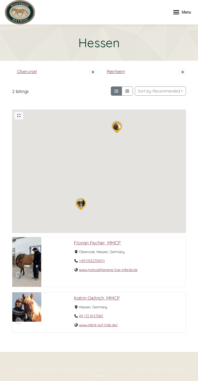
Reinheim (116, 71)
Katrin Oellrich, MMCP (97, 298)
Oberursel (27, 71)
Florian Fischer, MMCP (97, 243)
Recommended (159, 91)
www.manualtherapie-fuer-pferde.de (108, 270)
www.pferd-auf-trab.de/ (98, 325)
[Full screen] (18, 115)
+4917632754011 (92, 261)
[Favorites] (18, 275)
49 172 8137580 (91, 316)
